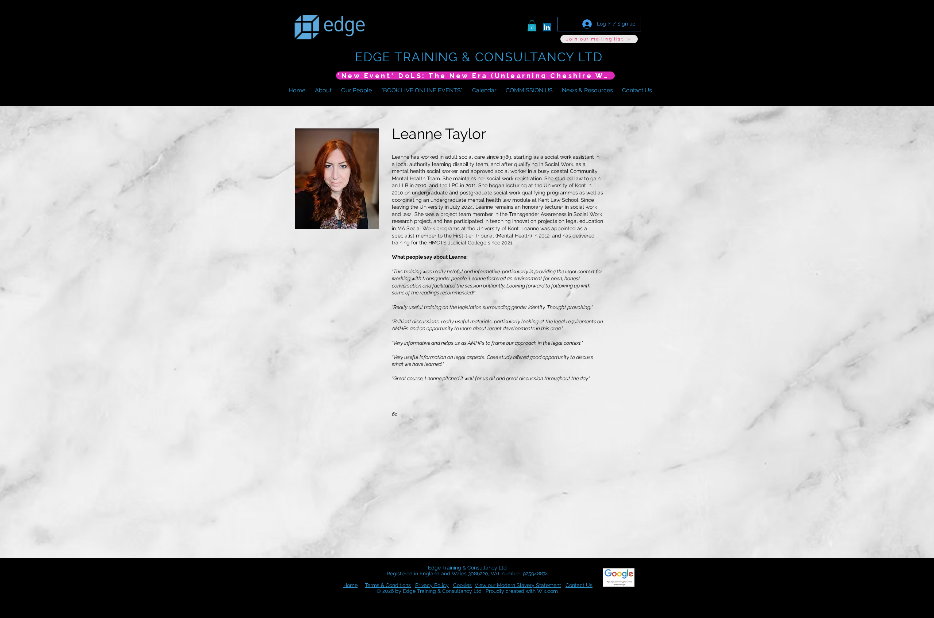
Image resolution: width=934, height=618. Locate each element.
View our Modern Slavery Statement (518, 585)
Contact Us (579, 585)
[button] (532, 25)
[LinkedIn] (547, 27)
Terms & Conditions (388, 585)
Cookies (462, 585)
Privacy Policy (432, 585)
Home (350, 585)
